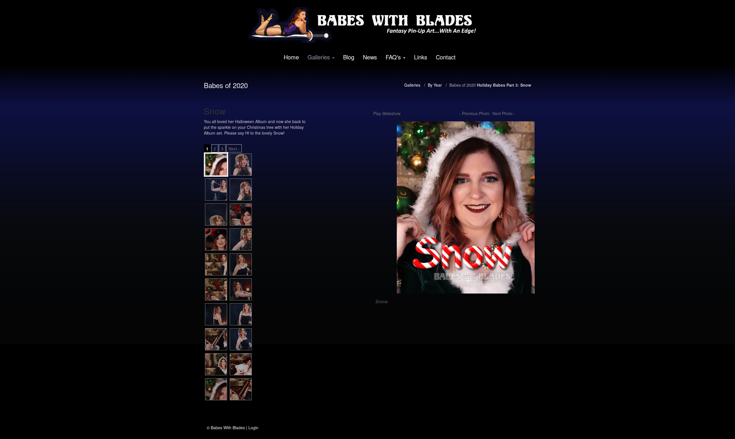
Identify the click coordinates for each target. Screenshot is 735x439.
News (370, 57)
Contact (446, 57)
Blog (348, 57)
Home (291, 57)
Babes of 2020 (462, 85)
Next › (234, 148)
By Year (435, 85)
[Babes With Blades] (365, 25)
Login (253, 427)
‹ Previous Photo (474, 113)
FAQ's (393, 57)
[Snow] (216, 164)
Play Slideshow (387, 113)
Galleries (318, 57)
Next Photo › (503, 113)
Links (420, 57)
